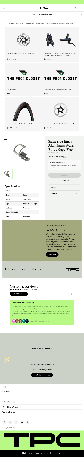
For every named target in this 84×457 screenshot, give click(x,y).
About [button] (4, 397)
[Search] (75, 7)
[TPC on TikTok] (27, 422)
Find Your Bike (46, 14)
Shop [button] (4, 386)
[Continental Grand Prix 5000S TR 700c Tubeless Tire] (23, 110)
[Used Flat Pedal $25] (23, 76)
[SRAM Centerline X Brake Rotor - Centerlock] (23, 40)
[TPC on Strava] (10, 422)
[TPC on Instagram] (4, 422)
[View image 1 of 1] (7, 174)
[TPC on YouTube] (22, 422)
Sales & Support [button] (8, 402)
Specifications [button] (12, 186)
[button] (81, 14)
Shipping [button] (54, 187)
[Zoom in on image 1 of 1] (22, 153)
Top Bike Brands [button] (8, 412)
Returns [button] (54, 193)
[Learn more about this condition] (65, 157)
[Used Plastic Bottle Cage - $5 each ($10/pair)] (60, 76)
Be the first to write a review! (42, 375)
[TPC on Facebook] (16, 422)
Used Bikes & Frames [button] (10, 407)
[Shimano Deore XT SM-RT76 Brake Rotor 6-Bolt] (60, 110)
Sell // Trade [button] (6, 392)
